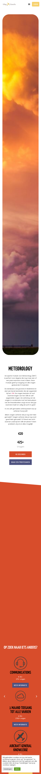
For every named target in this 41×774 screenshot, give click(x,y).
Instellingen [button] (8, 769)
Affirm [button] (17, 769)
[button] (29, 4)
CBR (12, 393)
